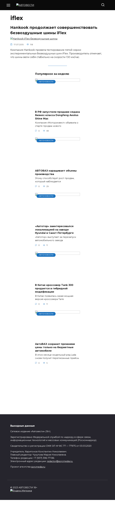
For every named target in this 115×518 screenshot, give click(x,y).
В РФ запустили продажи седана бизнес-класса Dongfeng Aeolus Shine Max (57, 115)
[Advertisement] (57, 389)
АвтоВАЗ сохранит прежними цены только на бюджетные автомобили (55, 347)
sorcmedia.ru (38, 466)
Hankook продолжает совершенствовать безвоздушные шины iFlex (53, 30)
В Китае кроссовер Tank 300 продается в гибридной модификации (54, 288)
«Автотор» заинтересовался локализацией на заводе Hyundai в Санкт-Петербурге (54, 229)
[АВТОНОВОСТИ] (57, 106)
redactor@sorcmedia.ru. (60, 461)
